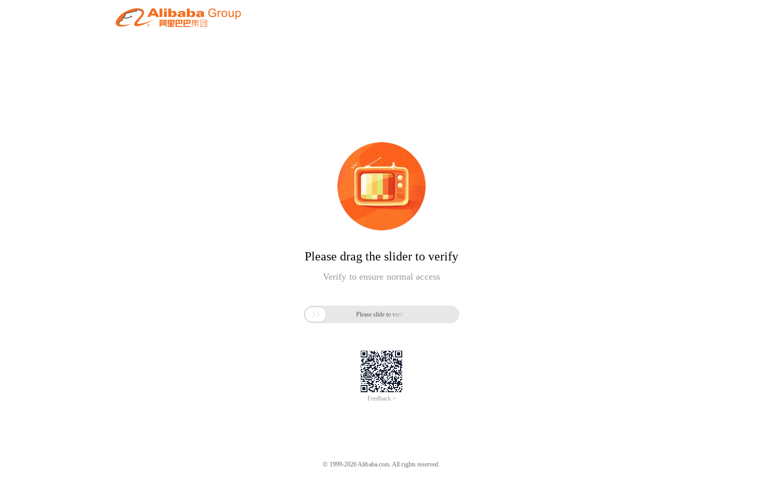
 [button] (315, 314)
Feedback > (381, 398)
